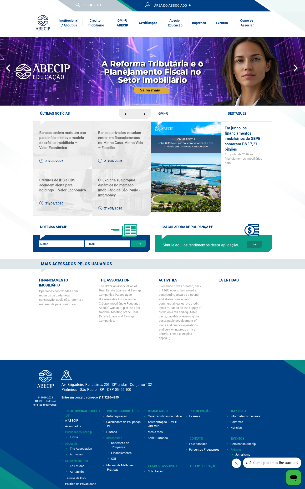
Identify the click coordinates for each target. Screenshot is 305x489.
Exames (195, 416)
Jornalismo (243, 454)
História (112, 432)
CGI (114, 458)
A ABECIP (72, 420)
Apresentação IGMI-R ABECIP (162, 424)
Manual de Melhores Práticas (120, 467)
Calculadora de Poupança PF (124, 424)
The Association (81, 448)
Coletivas (237, 422)
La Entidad (77, 466)
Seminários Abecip (243, 444)
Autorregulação (117, 416)
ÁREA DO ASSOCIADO (170, 5)
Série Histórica (158, 438)
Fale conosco (199, 444)
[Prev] (8, 70)
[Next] (296, 70)
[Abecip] (43, 22)
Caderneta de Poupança (120, 445)
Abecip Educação (175, 22)
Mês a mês (155, 432)
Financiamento (122, 453)
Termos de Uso (76, 478)
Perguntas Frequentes (205, 449)
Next (296, 70)
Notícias (236, 427)
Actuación (77, 471)
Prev (8, 70)
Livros (74, 437)
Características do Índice (165, 416)
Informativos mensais (245, 416)
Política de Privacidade (81, 484)
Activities (76, 454)
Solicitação (155, 471)
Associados (73, 426)
